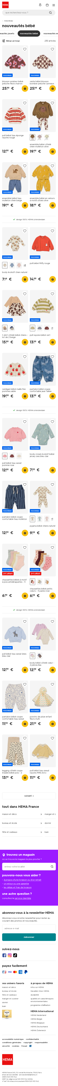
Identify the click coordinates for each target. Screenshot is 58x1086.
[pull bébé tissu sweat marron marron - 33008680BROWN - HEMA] (12, 456)
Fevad (24, 1046)
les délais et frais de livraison (18, 887)
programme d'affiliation (40, 1005)
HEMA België (36, 1019)
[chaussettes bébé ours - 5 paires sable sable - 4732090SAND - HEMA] (46, 582)
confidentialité (32, 1039)
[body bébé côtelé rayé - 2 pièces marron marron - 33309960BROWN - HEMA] (39, 656)
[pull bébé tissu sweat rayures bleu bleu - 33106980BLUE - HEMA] (39, 328)
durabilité (35, 995)
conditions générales (11, 1042)
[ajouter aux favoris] (24, 49)
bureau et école (9, 823)
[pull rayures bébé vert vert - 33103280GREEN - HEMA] (32, 328)
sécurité (6, 1046)
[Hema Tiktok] (15, 955)
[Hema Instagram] (10, 955)
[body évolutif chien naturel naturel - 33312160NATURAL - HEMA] (4, 265)
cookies (15, 1046)
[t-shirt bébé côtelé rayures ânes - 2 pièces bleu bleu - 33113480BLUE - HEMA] (12, 328)
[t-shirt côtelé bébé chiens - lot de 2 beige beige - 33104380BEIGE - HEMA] (4, 328)
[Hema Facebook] (4, 955)
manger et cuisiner (10, 999)
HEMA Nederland (38, 1015)
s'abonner (29, 937)
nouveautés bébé (29, 33)
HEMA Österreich (38, 1030)
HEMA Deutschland (39, 1026)
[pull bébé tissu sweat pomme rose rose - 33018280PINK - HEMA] (4, 456)
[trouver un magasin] (52, 866)
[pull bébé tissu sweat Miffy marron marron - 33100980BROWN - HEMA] (46, 328)
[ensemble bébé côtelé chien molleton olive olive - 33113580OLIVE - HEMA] (32, 137)
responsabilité (41, 1042)
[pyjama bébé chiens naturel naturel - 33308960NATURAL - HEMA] (32, 519)
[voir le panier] (47, 5)
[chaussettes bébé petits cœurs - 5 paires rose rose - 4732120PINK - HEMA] (32, 582)
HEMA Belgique (38, 1023)
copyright (27, 1042)
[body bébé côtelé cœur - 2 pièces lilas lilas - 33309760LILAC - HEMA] (32, 656)
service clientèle (23, 898)
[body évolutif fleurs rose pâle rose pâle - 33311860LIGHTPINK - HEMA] (19, 265)
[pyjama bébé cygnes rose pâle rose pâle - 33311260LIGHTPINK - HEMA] (46, 519)
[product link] (15, 61)
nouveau (8, 20)
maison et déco (9, 814)
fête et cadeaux (9, 832)
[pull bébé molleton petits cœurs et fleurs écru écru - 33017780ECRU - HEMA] (19, 456)
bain (47, 832)
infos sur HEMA (37, 987)
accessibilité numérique (13, 1039)
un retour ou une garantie (16, 883)
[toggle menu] (53, 5)
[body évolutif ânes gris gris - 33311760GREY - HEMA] (12, 265)
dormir (48, 823)
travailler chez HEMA (40, 991)
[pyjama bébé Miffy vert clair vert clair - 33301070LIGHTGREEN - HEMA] (39, 519)
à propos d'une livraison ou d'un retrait (22, 879)
